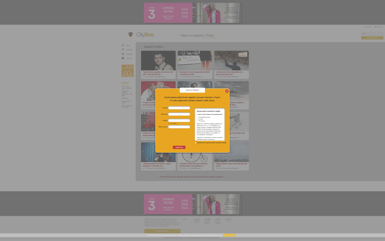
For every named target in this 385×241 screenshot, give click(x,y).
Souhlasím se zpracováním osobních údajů (211, 142)
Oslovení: (164, 114)
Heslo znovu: (163, 127)
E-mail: (165, 108)
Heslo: (165, 120)
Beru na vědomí (229, 235)
